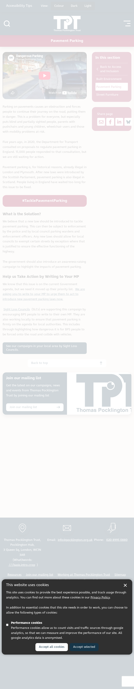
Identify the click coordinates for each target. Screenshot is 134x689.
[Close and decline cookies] (125, 585)
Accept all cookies (51, 647)
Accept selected (84, 647)
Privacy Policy (100, 597)
